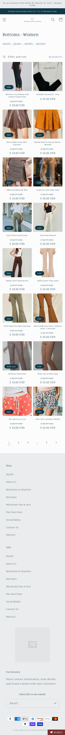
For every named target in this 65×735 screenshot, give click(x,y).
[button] (4, 20)
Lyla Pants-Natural (48, 235)
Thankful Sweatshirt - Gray (47, 94)
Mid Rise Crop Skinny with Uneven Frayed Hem (17, 95)
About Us (11, 481)
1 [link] (9, 442)
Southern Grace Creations (27, 730)
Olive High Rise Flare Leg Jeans (17, 326)
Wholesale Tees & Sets (18, 504)
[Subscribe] (55, 703)
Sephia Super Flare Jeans (47, 280)
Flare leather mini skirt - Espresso (17, 143)
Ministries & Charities (18, 489)
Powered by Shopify (45, 730)
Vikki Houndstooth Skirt (17, 190)
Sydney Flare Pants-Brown (17, 280)
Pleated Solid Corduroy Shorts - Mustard (48, 143)
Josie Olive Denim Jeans (17, 235)
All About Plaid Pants (17, 374)
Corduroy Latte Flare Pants (48, 190)
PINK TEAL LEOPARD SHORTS (48, 419)
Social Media (13, 519)
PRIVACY (11, 534)
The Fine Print (14, 512)
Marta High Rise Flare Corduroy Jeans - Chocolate (48, 327)
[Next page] (56, 442)
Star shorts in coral (17, 419)
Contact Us (12, 527)
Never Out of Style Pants (47, 374)
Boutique (11, 496)
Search (10, 474)
